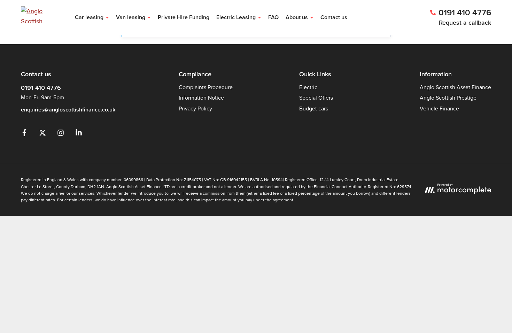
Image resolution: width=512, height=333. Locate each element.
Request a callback (465, 22)
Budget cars (313, 108)
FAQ (273, 17)
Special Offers (316, 98)
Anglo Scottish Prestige (448, 98)
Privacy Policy (195, 108)
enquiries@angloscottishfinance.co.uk (68, 110)
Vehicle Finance (439, 108)
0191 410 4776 (41, 87)
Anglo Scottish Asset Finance (455, 87)
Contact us (333, 17)
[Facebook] (24, 134)
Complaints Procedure (206, 87)
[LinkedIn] (79, 134)
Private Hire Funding (183, 17)
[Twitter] (42, 134)
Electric (308, 87)
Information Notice (201, 98)
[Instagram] (61, 134)
